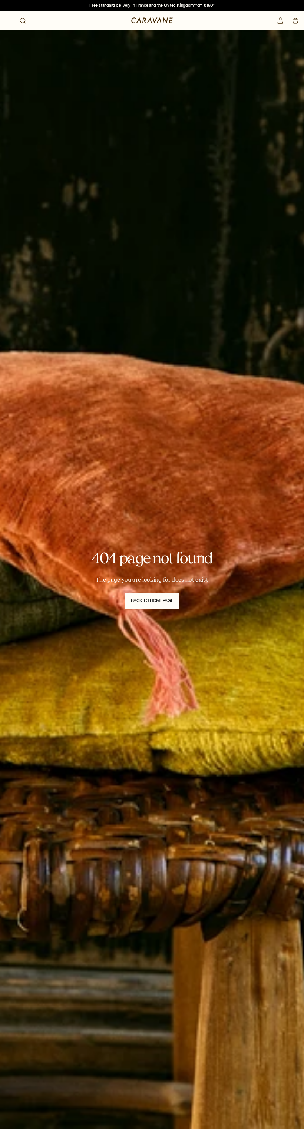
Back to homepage (152, 600)
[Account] (280, 21)
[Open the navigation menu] (9, 20)
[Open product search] (23, 21)
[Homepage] (152, 20)
